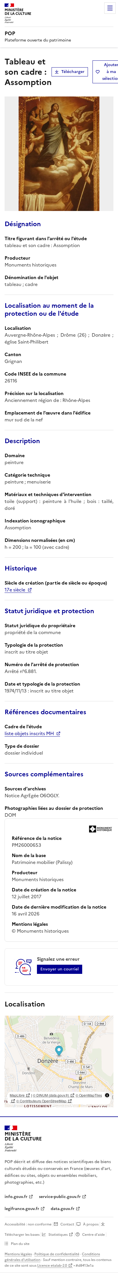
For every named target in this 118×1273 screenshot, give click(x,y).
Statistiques (58, 1234)
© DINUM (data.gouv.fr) (51, 1095)
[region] (59, 1061)
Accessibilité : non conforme (28, 1224)
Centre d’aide (93, 1234)
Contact (67, 1224)
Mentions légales (18, 1254)
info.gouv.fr (16, 1197)
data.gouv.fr (62, 1209)
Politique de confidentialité (56, 1254)
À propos (91, 1224)
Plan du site (20, 1243)
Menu (110, 8)
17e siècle (15, 589)
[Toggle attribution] (107, 1095)
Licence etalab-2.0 (52, 1265)
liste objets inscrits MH (29, 733)
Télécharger (72, 72)
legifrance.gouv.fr (22, 1209)
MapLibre (17, 1095)
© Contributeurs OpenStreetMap (41, 1100)
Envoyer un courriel (59, 969)
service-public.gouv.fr (60, 1197)
